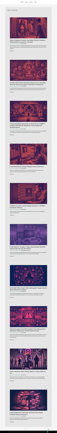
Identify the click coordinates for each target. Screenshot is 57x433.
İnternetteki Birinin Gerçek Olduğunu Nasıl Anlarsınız (27, 166)
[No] (55, 431)
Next (49, 429)
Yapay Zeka (28, 250)
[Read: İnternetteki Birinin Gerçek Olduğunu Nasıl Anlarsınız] (28, 154)
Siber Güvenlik (23, 43)
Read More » (12, 50)
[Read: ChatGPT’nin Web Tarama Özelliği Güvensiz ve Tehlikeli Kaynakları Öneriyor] (28, 193)
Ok (47, 431)
